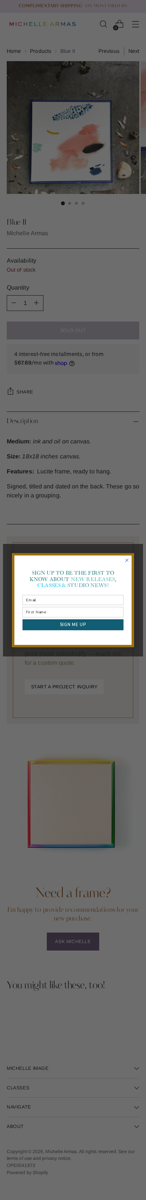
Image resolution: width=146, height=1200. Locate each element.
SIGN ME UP (73, 624)
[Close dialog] (126, 560)
